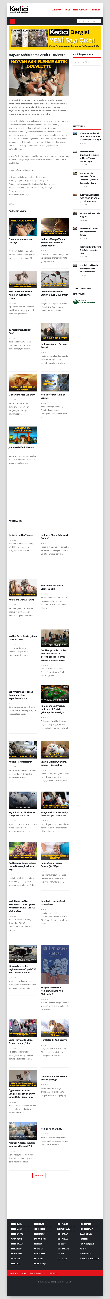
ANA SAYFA (56, 10)
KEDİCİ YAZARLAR (80, 10)
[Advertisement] (39, 497)
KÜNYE (67, 10)
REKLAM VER (95, 10)
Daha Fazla (39, 1175)
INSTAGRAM (53, 1273)
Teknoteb (62, 1286)
